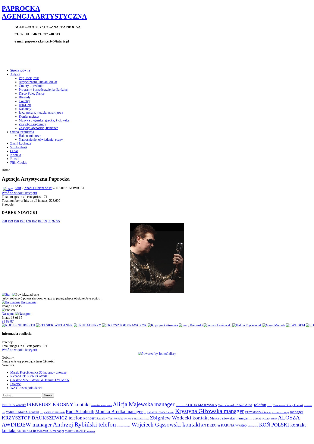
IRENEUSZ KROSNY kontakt (58, 404)
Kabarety (25, 109)
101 (40, 221)
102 (34, 221)
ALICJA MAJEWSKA (201, 405)
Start (18, 188)
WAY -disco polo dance (26, 388)
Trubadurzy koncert (253, 426)
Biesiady (25, 97)
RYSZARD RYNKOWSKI (29, 376)
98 (49, 221)
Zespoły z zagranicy (32, 124)
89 (7, 321)
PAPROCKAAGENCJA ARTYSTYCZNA (44, 12)
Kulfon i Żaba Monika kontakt (101, 406)
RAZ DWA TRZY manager (280, 412)
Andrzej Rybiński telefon (84, 424)
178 (28, 221)
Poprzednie (28, 302)
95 (58, 221)
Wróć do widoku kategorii (19, 193)
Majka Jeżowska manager (229, 418)
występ (241, 425)
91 (3, 321)
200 (4, 221)
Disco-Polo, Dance (31, 93)
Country (24, 101)
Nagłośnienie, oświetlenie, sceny (41, 139)
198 (16, 221)
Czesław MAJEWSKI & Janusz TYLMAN (39, 380)
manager (296, 412)
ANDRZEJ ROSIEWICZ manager (40, 431)
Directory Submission (34, 438)
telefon (260, 404)
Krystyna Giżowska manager (209, 411)
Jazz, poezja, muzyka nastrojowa (41, 112)
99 (45, 221)
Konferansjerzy (29, 116)
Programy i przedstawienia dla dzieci (43, 89)
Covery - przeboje (31, 86)
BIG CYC (145, 412)
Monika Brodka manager (119, 411)
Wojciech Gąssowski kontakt (166, 424)
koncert (89, 418)
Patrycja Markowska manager (123, 426)
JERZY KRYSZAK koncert (258, 412)
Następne (8, 313)
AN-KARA (244, 405)
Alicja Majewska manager (144, 404)
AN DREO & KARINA (217, 425)
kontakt (9, 430)
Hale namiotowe (30, 135)
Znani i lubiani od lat (38, 188)
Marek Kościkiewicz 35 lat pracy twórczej (38, 372)
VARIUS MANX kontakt (22, 412)
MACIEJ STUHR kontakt (54, 412)
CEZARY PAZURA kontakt (265, 419)
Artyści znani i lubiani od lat (38, 82)
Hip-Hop (25, 105)
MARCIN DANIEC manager (80, 431)
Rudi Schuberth (80, 411)
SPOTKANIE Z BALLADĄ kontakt (136, 419)
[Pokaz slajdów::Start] (6, 294)
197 (22, 221)
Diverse (15, 384)
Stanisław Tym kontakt (109, 418)
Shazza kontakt (227, 405)
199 (10, 221)
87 (12, 321)
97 (54, 221)
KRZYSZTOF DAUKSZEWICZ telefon (42, 418)
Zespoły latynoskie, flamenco (38, 128)
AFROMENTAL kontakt (180, 405)
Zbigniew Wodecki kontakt (179, 418)
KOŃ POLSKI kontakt (282, 425)
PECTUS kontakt (14, 405)
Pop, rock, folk (29, 78)
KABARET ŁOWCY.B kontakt (160, 412)
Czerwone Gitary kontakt (288, 405)
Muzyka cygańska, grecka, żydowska (44, 120)
